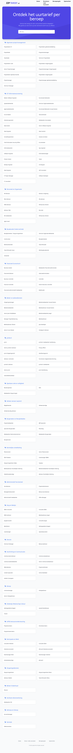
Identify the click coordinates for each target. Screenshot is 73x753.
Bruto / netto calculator (30, 741)
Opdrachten (67, 1)
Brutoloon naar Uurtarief (46, 2)
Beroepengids (56, 1)
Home (38, 1)
